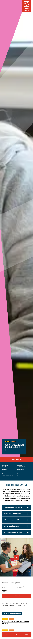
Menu (26, 634)
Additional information (13, 532)
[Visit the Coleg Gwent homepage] (26, 6)
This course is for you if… (13, 507)
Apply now (16, 459)
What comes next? (11, 520)
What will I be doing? (12, 513)
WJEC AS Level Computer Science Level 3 (15, 623)
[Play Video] (16, 557)
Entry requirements (11, 526)
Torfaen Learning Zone (7, 475)
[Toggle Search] (16, 634)
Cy (7, 634)
